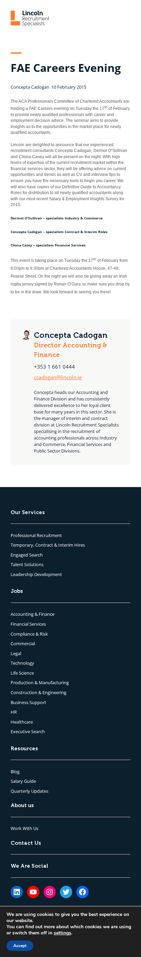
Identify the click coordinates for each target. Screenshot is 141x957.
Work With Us (24, 828)
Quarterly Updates (29, 791)
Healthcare (22, 722)
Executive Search (28, 731)
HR (14, 712)
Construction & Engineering (38, 692)
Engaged (20, 555)
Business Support (28, 702)
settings (62, 933)
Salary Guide (23, 781)
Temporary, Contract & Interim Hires (48, 545)
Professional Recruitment (36, 535)
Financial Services (28, 624)
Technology (22, 663)
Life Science (22, 673)
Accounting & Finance (32, 614)
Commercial (23, 643)
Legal (16, 653)
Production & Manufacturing (40, 682)
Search (36, 555)
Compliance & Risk (29, 634)
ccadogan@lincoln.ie (58, 377)
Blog (15, 771)
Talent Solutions (27, 564)
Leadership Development (36, 574)
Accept (19, 945)
